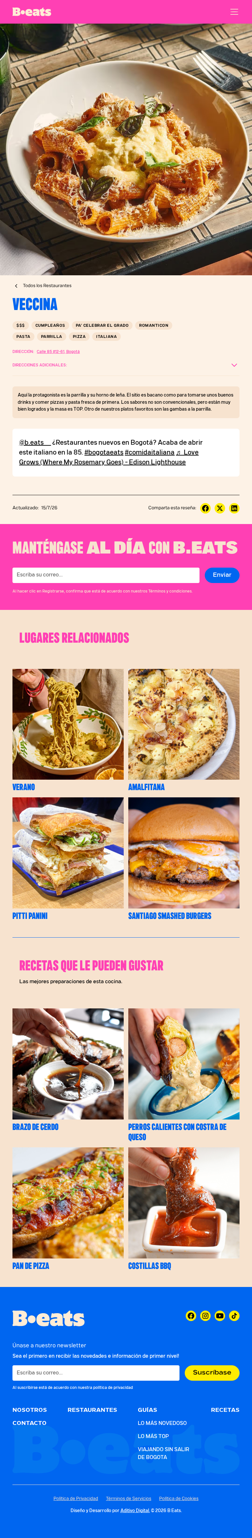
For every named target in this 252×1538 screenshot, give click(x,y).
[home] (31, 12)
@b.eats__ (35, 442)
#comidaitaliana (150, 452)
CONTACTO (29, 1423)
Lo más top (153, 1436)
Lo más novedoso (162, 1423)
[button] (233, 12)
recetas (225, 1410)
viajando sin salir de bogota (163, 1453)
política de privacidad (113, 1388)
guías (147, 1410)
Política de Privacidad (75, 1498)
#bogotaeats (103, 452)
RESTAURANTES (92, 1410)
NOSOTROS (29, 1410)
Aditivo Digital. (135, 1511)
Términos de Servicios (128, 1498)
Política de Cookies (179, 1498)
